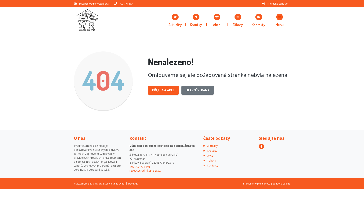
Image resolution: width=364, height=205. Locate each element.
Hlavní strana (197, 90)
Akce (210, 155)
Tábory (211, 160)
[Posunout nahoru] (355, 196)
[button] (279, 20)
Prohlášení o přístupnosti (256, 183)
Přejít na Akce (163, 90)
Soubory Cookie (281, 183)
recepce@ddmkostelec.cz (94, 3)
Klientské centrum (278, 3)
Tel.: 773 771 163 (139, 166)
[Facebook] (261, 146)
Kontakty (212, 165)
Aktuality (212, 145)
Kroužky (212, 150)
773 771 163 (126, 3)
